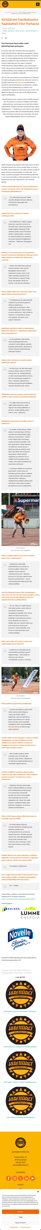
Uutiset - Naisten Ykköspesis (28, 31)
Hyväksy (20, 1212)
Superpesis (11, 31)
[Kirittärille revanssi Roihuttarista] (20, 1101)
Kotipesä (8, 12)
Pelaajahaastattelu (7, 973)
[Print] (7, 38)
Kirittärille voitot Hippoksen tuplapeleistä (21, 1011)
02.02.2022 (11, 28)
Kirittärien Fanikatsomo (24, 970)
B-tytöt (15, 12)
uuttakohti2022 (18, 973)
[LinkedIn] (26, 1178)
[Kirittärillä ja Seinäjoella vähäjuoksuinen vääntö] (20, 1030)
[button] (38, 1192)
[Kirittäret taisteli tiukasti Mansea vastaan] (20, 1065)
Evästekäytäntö (14, 1227)
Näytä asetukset (20, 1222)
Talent (17, 31)
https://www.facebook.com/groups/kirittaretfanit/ (18, 899)
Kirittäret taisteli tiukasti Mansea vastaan (21, 1082)
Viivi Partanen (27, 973)
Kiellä (20, 1217)
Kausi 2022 (13, 970)
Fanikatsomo (5, 970)
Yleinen (3, 33)
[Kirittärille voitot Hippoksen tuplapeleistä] (20, 995)
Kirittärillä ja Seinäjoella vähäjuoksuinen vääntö (21, 1047)
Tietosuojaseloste (25, 1227)
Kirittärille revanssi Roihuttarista (21, 1117)
